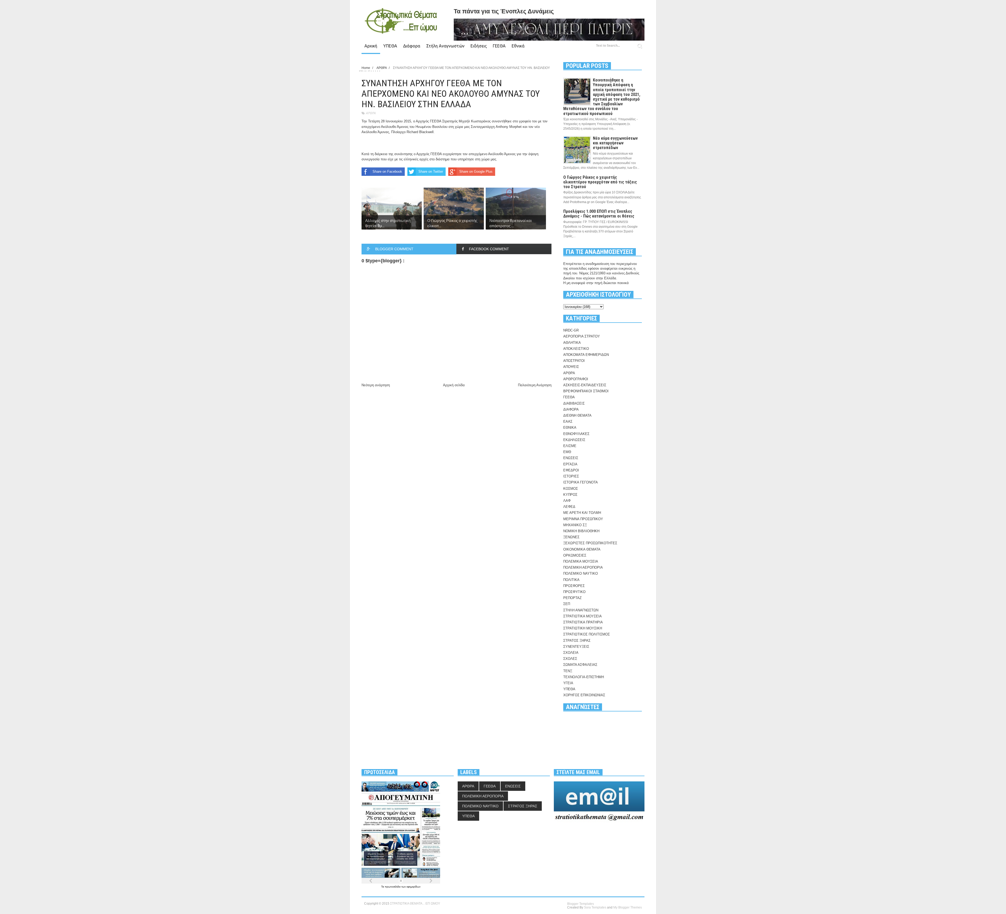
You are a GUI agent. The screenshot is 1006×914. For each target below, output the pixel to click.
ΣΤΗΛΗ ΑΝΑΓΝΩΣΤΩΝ (580, 610)
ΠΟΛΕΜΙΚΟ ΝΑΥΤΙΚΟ (580, 573)
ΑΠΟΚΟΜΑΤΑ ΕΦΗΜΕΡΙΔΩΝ (586, 355)
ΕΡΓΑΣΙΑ (570, 464)
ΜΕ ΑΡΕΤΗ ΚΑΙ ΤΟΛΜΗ (582, 513)
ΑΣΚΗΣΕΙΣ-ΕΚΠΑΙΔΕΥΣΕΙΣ (584, 385)
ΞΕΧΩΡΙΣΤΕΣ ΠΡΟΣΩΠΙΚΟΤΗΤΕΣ (590, 543)
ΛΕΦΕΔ (569, 507)
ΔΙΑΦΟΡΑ (571, 409)
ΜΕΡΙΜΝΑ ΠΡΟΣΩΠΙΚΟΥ (583, 519)
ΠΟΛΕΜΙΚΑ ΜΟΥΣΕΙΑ (580, 561)
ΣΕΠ (566, 604)
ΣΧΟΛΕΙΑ (570, 653)
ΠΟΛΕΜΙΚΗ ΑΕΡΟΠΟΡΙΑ (583, 567)
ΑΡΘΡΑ (371, 113)
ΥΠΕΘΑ (390, 45)
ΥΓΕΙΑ (568, 683)
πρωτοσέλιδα (393, 886)
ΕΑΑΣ (567, 421)
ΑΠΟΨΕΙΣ (571, 367)
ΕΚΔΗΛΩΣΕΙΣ (574, 440)
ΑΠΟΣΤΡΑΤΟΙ (574, 361)
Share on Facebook (387, 171)
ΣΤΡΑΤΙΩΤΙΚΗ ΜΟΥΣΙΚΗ (582, 628)
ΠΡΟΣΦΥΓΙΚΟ (574, 592)
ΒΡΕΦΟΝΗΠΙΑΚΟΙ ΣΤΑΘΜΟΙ (586, 391)
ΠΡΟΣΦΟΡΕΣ (574, 586)
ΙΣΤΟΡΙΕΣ (571, 476)
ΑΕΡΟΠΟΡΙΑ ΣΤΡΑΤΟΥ (581, 336)
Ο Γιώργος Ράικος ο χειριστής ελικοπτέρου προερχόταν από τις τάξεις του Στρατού (600, 182)
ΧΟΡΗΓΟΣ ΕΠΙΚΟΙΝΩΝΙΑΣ (584, 695)
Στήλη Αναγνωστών (445, 45)
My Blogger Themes (627, 907)
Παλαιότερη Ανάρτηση (534, 385)
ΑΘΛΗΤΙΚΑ (572, 343)
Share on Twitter (430, 171)
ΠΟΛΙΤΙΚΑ (571, 580)
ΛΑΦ (567, 501)
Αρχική (370, 45)
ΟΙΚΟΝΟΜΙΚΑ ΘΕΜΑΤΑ (581, 549)
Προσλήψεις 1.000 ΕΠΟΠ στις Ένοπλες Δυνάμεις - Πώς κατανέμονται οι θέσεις (598, 214)
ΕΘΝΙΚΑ (569, 427)
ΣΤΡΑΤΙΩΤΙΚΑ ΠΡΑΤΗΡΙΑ (583, 622)
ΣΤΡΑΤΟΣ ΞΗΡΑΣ (577, 641)
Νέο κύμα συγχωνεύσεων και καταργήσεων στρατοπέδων (615, 143)
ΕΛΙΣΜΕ (569, 446)
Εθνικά (518, 45)
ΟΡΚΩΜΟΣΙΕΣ (574, 555)
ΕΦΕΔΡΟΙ (571, 470)
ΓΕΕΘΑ (499, 45)
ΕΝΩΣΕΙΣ (570, 458)
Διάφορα (411, 45)
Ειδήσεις (479, 45)
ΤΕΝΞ (567, 671)
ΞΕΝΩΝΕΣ (571, 537)
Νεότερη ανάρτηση (376, 385)
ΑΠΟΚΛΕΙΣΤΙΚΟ (576, 349)
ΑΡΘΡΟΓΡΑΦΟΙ (575, 379)
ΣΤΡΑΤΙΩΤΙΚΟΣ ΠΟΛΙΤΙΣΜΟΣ (586, 634)
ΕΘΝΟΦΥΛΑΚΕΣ (576, 434)
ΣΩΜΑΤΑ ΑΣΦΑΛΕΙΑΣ (580, 665)
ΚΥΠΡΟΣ (570, 495)
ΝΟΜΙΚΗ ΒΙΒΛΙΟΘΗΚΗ (581, 531)
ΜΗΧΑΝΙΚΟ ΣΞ (575, 525)
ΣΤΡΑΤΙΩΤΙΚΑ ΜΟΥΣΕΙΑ (582, 616)
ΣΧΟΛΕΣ (570, 659)
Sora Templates (595, 907)
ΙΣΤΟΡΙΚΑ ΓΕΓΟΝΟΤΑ (580, 482)
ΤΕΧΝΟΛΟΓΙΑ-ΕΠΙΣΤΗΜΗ (583, 677)
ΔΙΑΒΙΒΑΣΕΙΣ (574, 403)
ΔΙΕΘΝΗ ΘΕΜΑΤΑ (577, 415)
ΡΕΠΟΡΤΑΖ (572, 598)
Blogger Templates (580, 904)
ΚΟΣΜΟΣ (570, 489)
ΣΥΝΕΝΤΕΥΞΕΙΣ (576, 647)
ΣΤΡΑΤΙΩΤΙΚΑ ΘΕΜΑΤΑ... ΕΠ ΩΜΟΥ (415, 903)
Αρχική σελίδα (454, 385)
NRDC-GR (571, 330)
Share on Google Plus (476, 171)
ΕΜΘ (567, 452)
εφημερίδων (413, 886)
